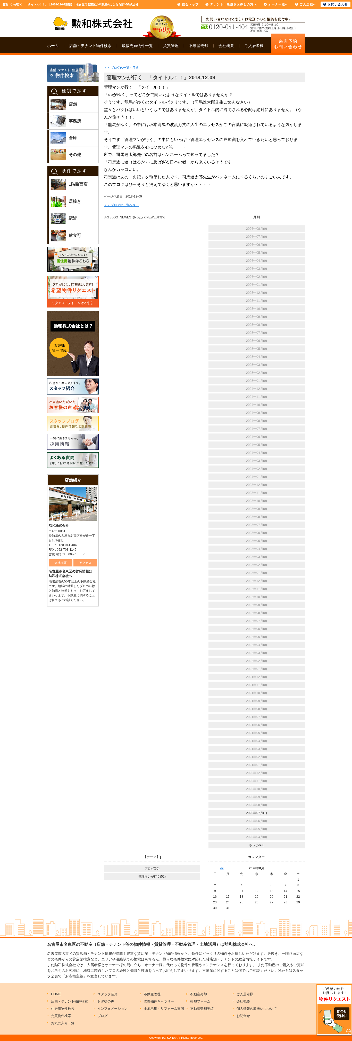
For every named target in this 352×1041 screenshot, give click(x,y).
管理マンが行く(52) (152, 876)
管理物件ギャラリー (159, 1001)
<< (221, 868)
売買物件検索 (61, 1016)
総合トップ (190, 4)
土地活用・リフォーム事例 (164, 1009)
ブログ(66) (152, 868)
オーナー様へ (278, 4)
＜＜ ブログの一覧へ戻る (121, 67)
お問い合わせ (338, 4)
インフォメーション (112, 1009)
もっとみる (256, 845)
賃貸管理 (171, 45)
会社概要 (226, 45)
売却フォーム (200, 1001)
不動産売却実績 (202, 1009)
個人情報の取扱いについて (257, 1009)
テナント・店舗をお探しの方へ (233, 4)
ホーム (53, 45)
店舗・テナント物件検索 (90, 45)
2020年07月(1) (256, 813)
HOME (56, 994)
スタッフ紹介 (107, 994)
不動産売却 (198, 45)
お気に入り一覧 (62, 1023)
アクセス (85, 563)
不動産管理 (152, 994)
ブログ (102, 1016)
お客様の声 (105, 1001)
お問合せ (243, 1016)
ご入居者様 (254, 45)
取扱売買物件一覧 (137, 45)
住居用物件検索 (62, 1009)
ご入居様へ (308, 4)
